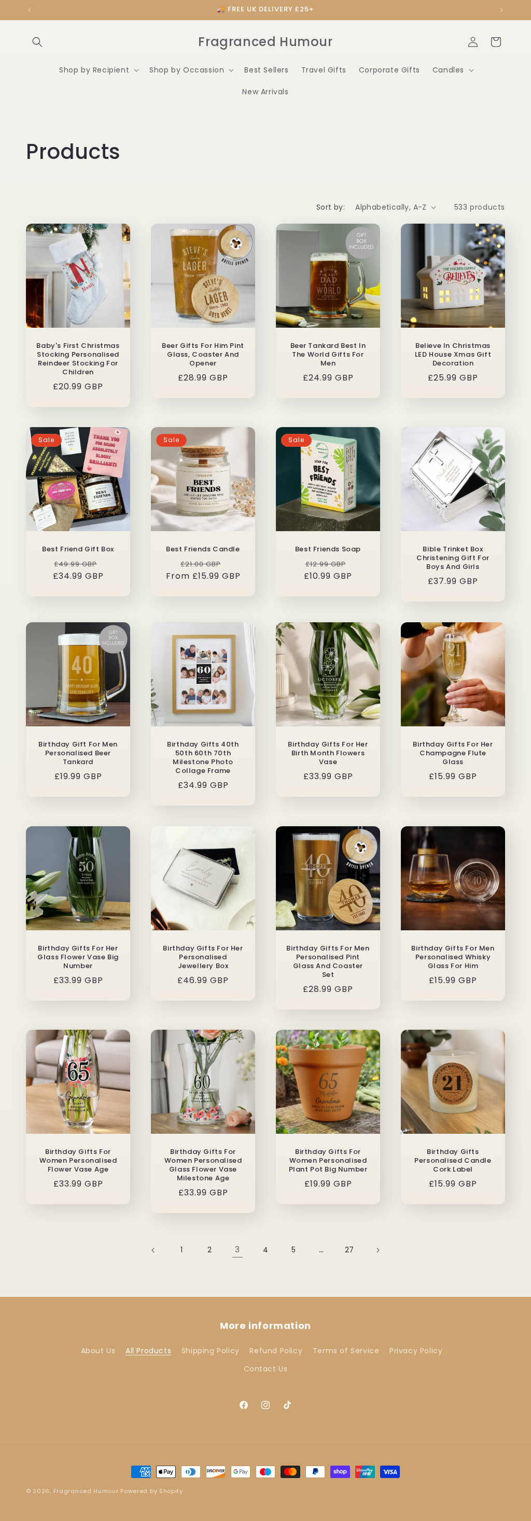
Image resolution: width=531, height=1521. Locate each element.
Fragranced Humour (86, 1491)
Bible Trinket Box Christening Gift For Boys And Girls (453, 558)
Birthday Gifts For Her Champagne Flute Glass (453, 753)
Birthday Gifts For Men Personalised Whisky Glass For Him (452, 957)
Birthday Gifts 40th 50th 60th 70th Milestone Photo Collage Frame (203, 758)
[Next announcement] (501, 10)
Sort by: (330, 207)
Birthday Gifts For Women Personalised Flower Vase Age (78, 1161)
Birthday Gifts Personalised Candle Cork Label (452, 1161)
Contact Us (266, 1369)
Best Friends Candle (203, 549)
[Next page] (377, 1250)
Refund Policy (275, 1351)
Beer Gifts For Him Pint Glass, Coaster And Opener (203, 355)
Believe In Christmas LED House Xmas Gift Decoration (453, 355)
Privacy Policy (415, 1351)
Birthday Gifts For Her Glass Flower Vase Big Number (78, 957)
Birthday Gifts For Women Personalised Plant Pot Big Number (328, 1161)
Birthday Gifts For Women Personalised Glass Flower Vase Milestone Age (203, 1165)
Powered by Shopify (151, 1491)
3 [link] (237, 1249)
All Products (148, 1351)
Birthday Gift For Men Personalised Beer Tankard (78, 753)
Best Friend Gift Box (78, 549)
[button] (37, 42)
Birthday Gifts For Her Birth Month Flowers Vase (328, 753)
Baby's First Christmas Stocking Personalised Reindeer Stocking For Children (77, 359)
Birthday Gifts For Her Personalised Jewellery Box (203, 957)
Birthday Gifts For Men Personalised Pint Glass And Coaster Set (327, 961)
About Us (98, 1351)
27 (349, 1250)
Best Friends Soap (328, 549)
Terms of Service (346, 1351)
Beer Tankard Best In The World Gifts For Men (328, 355)
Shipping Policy (210, 1351)
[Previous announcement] (29, 10)
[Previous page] (153, 1250)
